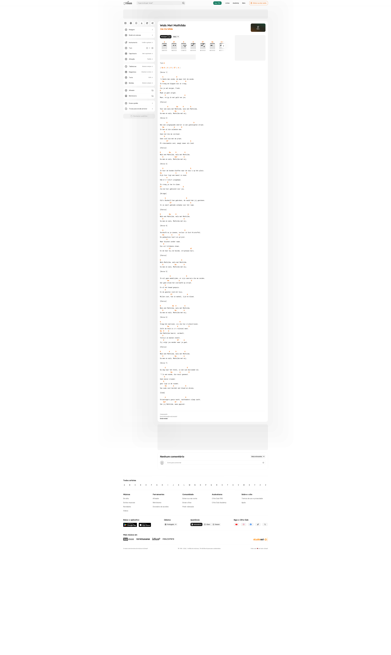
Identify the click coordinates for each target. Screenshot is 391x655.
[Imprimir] (131, 23)
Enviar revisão (164, 418)
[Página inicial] (127, 3)
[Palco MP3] (168, 539)
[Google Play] (130, 525)
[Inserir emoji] (263, 462)
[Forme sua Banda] (143, 539)
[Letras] (156, 539)
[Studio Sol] (260, 539)
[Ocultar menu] (125, 23)
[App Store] (145, 525)
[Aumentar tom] (152, 48)
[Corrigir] (147, 23)
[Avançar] (224, 46)
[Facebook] (251, 524)
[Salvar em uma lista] (136, 23)
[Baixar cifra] (141, 23)
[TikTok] (258, 524)
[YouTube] (236, 524)
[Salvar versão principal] (169, 36)
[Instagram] (243, 524)
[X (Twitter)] (265, 524)
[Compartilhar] (152, 23)
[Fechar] (386, 617)
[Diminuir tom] (147, 48)
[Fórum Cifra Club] (128, 539)
